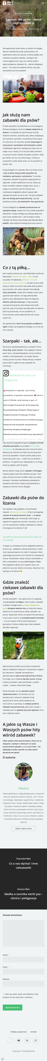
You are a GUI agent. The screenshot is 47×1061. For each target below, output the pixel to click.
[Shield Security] (2, 1059)
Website (6, 979)
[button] (43, 3)
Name (6, 955)
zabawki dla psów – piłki (21, 276)
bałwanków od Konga (18, 512)
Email (6, 967)
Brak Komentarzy (35, 29)
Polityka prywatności (18, 1032)
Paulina (12, 29)
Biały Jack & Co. (30, 439)
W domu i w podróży (23, 13)
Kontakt (33, 1032)
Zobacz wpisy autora (23, 828)
